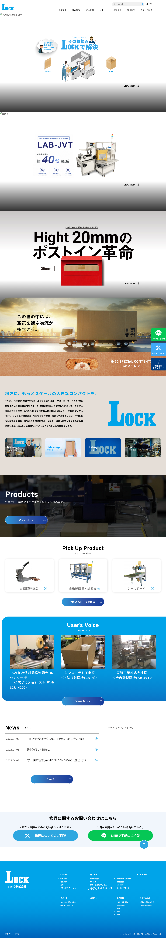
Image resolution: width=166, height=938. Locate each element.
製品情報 (76, 10)
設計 (118, 911)
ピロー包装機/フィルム (98, 885)
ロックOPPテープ (123, 888)
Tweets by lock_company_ (120, 727)
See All (52, 779)
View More (130, 85)
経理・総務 (121, 905)
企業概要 (63, 878)
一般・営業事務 (122, 902)
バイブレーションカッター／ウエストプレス (100, 889)
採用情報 (131, 10)
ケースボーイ (94, 882)
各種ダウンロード (66, 905)
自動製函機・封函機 (124, 878)
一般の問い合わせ (146, 905)
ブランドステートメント (69, 888)
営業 (118, 914)
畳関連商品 (121, 882)
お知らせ (117, 10)
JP (147, 4)
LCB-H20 (120, 885)
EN (151, 4)
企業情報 (63, 10)
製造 (118, 908)
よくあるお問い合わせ (68, 902)
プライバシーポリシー (13, 934)
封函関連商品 (95, 878)
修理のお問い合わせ (147, 902)
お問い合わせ (146, 10)
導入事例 (90, 10)
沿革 (62, 885)
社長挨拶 (63, 882)
